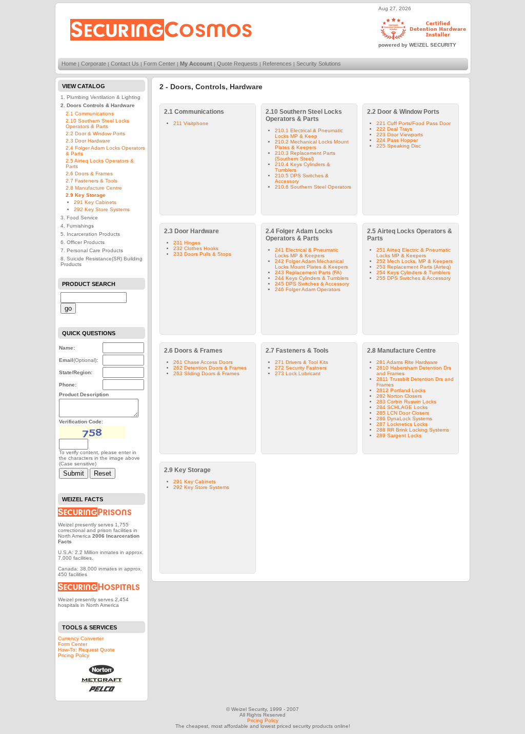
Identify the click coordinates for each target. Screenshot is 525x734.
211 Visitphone (191, 123)
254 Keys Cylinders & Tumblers (413, 272)
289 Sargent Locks (398, 435)
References (277, 63)
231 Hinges (186, 243)
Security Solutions (318, 63)
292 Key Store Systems (102, 209)
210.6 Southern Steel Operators (313, 187)
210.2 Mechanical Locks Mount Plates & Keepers (312, 144)
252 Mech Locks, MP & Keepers (414, 261)
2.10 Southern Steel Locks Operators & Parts (97, 123)
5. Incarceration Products (90, 234)
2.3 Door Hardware (88, 141)
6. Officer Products (82, 242)
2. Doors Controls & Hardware (97, 105)
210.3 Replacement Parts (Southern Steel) (305, 155)
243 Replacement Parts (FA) (308, 272)
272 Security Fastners (301, 368)
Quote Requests (237, 63)
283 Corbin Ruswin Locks (406, 401)
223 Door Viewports (399, 134)
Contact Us (125, 63)
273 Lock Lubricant (297, 373)
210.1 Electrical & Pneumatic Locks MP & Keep (309, 133)
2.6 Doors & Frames (89, 173)
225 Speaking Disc (398, 146)
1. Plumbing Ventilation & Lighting (100, 97)
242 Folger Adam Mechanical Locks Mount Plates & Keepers (311, 264)
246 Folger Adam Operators (307, 289)
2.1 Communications (90, 113)
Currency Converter (81, 638)
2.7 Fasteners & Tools (91, 181)
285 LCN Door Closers (402, 413)
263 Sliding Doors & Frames (206, 373)
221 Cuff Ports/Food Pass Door (413, 123)
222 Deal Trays (394, 129)
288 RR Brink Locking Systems (412, 430)
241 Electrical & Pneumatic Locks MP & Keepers (306, 252)
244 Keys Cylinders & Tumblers (312, 278)
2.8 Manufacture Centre (94, 188)
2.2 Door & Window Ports (95, 133)
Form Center (159, 63)
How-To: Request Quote (86, 650)
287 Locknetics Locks (402, 424)
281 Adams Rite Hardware (407, 362)
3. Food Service (79, 217)
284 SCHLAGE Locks (402, 407)
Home (69, 63)
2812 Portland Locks (401, 390)
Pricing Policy (73, 655)
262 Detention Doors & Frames (210, 368)
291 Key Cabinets (95, 202)
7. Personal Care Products (91, 250)
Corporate (93, 63)
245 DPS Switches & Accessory (312, 284)
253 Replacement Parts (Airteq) (413, 267)
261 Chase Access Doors (203, 362)
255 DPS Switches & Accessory (413, 278)
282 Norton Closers (399, 396)
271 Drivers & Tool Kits (301, 362)
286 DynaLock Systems (404, 418)
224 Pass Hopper (397, 140)
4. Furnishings (77, 226)
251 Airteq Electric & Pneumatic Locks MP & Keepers (413, 252)
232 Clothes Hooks (195, 248)
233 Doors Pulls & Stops (202, 254)
